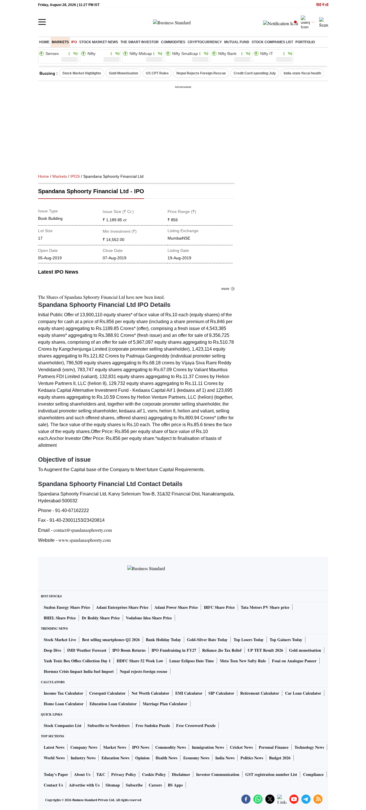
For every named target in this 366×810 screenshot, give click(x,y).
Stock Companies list (272, 42)
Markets (60, 42)
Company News (83, 747)
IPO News (140, 747)
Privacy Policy (123, 774)
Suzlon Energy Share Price (67, 607)
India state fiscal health (302, 73)
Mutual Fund (236, 42)
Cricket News (241, 747)
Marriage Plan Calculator (165, 704)
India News (224, 758)
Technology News (309, 747)
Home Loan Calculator (63, 704)
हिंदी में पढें (322, 5)
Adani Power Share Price (176, 607)
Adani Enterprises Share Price (122, 607)
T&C (100, 774)
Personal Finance (274, 747)
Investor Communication (217, 774)
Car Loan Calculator (303, 693)
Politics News (251, 758)
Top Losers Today (249, 640)
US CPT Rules (157, 73)
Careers (155, 785)
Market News (114, 747)
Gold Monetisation (123, 73)
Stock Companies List (62, 725)
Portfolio (305, 42)
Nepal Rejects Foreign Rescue (201, 73)
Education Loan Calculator (113, 704)
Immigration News (208, 747)
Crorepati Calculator (107, 693)
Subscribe (134, 785)
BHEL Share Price (60, 618)
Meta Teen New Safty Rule (243, 661)
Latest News (54, 747)
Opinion (142, 758)
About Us (82, 774)
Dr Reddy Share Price (101, 618)
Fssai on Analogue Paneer (294, 661)
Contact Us (53, 785)
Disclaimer (181, 774)
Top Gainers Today (286, 640)
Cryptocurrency (205, 42)
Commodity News (170, 747)
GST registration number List (271, 774)
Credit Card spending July (255, 73)
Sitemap (113, 785)
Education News (115, 758)
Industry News (83, 758)
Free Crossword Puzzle (196, 725)
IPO (74, 42)
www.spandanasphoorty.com (84, 540)
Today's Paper (56, 774)
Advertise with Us (84, 785)
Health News (166, 758)
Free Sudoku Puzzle (153, 725)
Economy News (196, 758)
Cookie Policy (154, 774)
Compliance (313, 774)
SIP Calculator (221, 693)
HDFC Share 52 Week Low (140, 661)
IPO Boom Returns (129, 650)
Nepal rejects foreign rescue (143, 671)
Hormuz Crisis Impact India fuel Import (79, 671)
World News (54, 758)
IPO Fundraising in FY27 (174, 650)
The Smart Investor (139, 42)
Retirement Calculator (259, 693)
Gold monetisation (305, 650)
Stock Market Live (60, 640)
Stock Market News (98, 42)
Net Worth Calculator (150, 693)
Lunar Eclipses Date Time (191, 661)
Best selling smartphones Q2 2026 (111, 640)
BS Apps (175, 785)
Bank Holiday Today (163, 640)
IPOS (75, 176)
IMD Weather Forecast (86, 650)
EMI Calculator (188, 693)
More (225, 289)
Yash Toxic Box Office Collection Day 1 (77, 661)
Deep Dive (52, 650)
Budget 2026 (280, 758)
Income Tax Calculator (63, 693)
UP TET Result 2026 (265, 650)
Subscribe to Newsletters (108, 725)
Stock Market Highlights (81, 73)
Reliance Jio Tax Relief (222, 650)
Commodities (173, 42)
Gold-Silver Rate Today (207, 640)
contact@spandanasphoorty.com (82, 530)
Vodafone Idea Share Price (149, 618)
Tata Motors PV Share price (265, 607)
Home (44, 42)
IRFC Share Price (219, 607)
